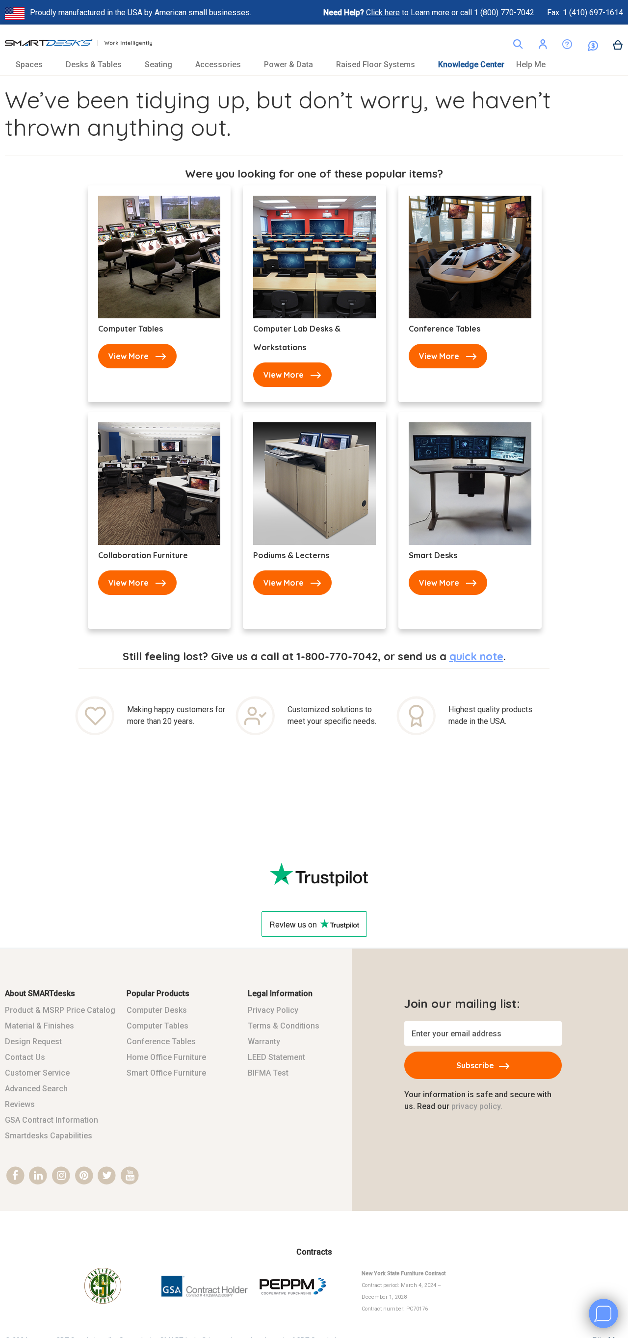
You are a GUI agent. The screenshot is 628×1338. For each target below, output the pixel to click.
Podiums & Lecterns (291, 555)
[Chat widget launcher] (603, 1313)
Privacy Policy (273, 1010)
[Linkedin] (38, 1175)
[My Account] (543, 45)
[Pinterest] (84, 1175)
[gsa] (205, 1303)
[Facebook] (15, 1175)
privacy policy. (476, 1106)
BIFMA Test (268, 1073)
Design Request (33, 1041)
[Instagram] (61, 1175)
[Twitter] (107, 1175)
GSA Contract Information (51, 1120)
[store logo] (78, 45)
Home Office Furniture (166, 1057)
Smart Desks (433, 555)
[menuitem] (35, 64)
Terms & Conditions (283, 1025)
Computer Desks (157, 1010)
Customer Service (37, 1073)
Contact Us (25, 1057)
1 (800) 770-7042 (505, 12)
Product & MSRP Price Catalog (60, 1010)
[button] (543, 45)
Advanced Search (36, 1088)
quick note (476, 656)
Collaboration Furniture (143, 555)
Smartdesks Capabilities (48, 1135)
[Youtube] (129, 1175)
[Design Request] (560, 46)
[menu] (314, 64)
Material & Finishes (39, 1025)
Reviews (20, 1104)
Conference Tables (444, 329)
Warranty (264, 1041)
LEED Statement (276, 1057)
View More (128, 356)
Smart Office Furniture (166, 1073)
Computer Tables (130, 329)
